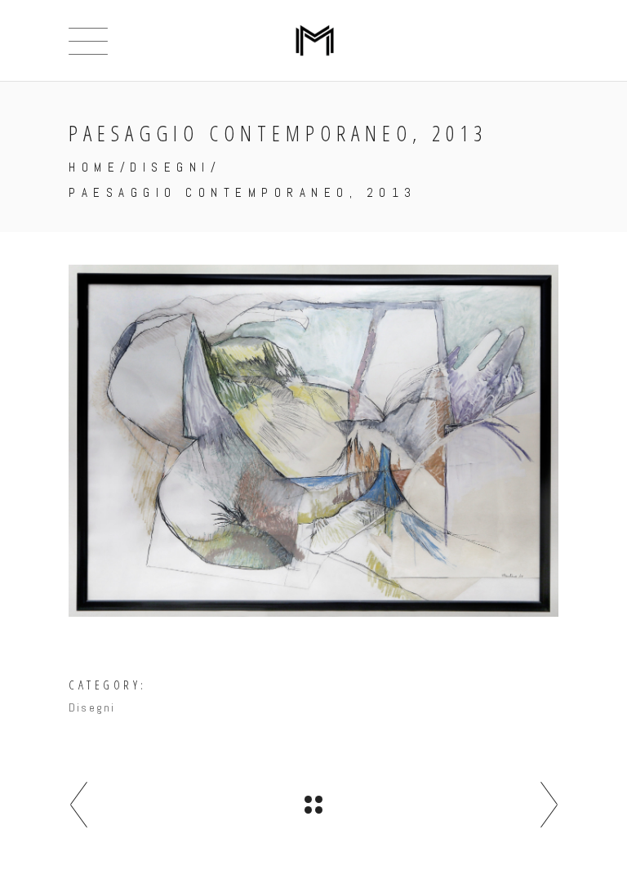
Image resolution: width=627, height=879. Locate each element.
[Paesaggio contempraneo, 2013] (313, 441)
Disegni (170, 167)
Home (94, 167)
